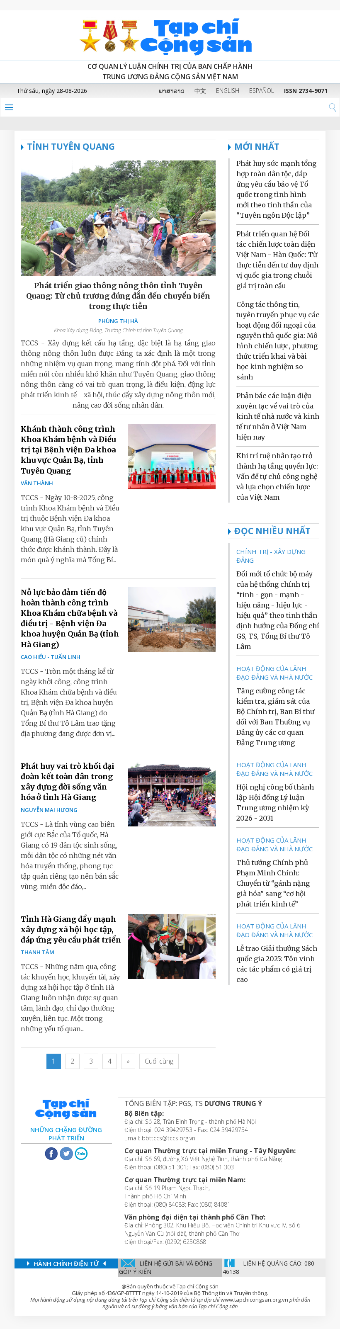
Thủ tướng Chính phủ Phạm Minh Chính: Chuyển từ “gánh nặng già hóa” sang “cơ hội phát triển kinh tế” (273, 883)
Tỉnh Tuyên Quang (71, 146)
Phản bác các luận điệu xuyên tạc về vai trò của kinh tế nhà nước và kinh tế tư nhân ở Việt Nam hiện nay (277, 416)
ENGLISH (227, 91)
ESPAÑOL (261, 91)
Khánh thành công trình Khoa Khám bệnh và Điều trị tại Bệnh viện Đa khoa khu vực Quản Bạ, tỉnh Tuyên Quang (68, 450)
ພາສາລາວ (172, 91)
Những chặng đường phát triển (66, 1133)
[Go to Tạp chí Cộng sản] (170, 35)
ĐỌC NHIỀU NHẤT (272, 531)
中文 (200, 91)
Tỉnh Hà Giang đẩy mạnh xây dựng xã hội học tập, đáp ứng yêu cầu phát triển (71, 929)
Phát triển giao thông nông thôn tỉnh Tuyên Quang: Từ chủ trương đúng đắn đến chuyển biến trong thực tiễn (118, 296)
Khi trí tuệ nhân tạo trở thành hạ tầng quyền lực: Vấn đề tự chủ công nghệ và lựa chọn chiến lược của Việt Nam (277, 476)
